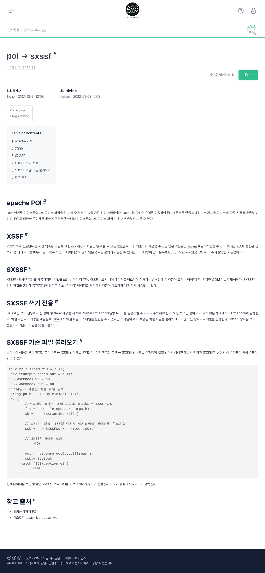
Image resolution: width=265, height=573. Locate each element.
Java (10, 213)
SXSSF (20, 156)
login (253, 11)
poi (13, 56)
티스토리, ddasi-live (26, 518)
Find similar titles (21, 67)
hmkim (65, 97)
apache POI (23, 141)
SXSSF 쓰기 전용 (26, 163)
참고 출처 (21, 177)
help (241, 11)
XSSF (19, 148)
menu (11, 11)
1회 (216, 75)
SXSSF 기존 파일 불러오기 (33, 170)
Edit (248, 75)
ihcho (11, 97)
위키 (16, 512)
